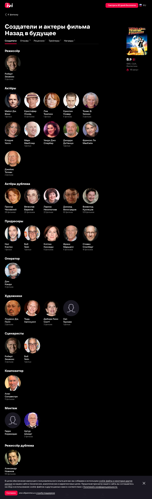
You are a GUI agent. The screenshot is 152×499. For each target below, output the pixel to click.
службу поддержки (45, 493)
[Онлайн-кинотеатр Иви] (10, 5)
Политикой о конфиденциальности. (100, 487)
